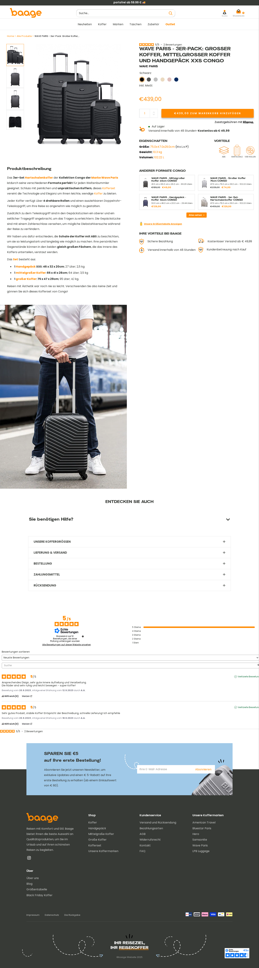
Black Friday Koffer (39, 895)
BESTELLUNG (43, 563)
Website (131, 957)
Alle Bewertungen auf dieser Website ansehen (66, 644)
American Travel (203, 822)
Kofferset (108, 188)
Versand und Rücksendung (158, 822)
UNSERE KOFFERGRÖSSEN (52, 542)
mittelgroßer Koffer (31, 273)
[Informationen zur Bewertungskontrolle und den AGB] (82, 636)
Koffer (102, 24)
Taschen (135, 24)
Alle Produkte (24, 36)
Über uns (32, 878)
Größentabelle (36, 889)
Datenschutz (52, 915)
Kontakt (145, 845)
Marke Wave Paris (104, 178)
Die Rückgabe (72, 915)
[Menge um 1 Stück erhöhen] (154, 112)
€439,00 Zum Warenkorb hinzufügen (207, 113)
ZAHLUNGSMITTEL (47, 574)
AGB (143, 834)
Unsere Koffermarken (103, 851)
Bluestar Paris (201, 828)
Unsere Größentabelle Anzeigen (163, 223)
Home (10, 36)
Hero (195, 834)
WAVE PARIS (148, 66)
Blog (29, 884)
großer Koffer (26, 279)
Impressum (32, 915)
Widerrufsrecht (150, 840)
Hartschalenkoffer (39, 178)
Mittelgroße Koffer (101, 834)
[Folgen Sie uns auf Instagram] (29, 858)
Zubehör (153, 24)
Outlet (170, 24)
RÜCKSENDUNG (45, 585)
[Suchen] (170, 13)
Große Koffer (97, 840)
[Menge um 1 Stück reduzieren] (154, 114)
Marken (118, 24)
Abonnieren (203, 769)
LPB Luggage (200, 851)
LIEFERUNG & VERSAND (50, 553)
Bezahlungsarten (151, 828)
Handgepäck (26, 267)
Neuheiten (85, 24)
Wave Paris (200, 845)
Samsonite (199, 840)
